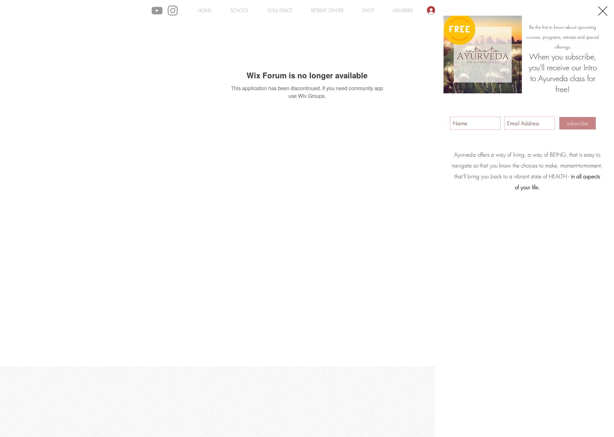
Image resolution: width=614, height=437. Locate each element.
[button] (603, 11)
